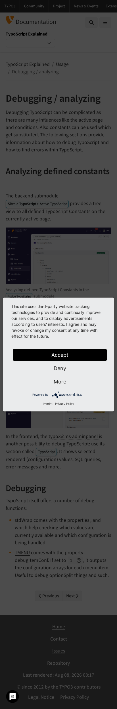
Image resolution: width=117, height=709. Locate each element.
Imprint (48, 403)
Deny (60, 368)
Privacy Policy (64, 403)
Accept (59, 355)
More (60, 382)
